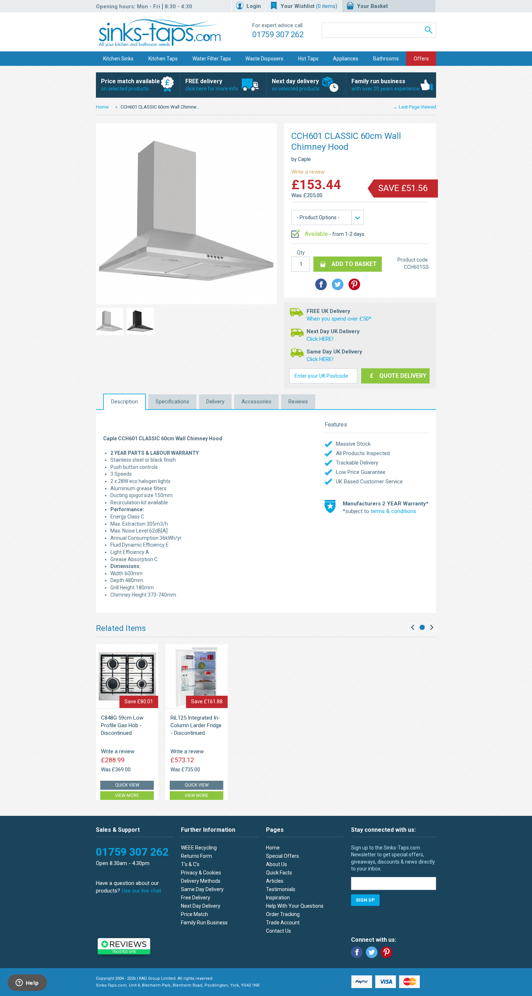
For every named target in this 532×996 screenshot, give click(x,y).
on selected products (130, 85)
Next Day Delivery (200, 906)
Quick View (127, 785)
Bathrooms (386, 59)
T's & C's (190, 864)
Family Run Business (204, 922)
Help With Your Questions (295, 906)
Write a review (308, 172)
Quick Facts (279, 873)
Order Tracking (283, 914)
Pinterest (386, 952)
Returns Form (196, 856)
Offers (421, 59)
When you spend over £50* (339, 318)
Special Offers (282, 856)
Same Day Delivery (202, 889)
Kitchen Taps (163, 59)
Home (102, 107)
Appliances (345, 59)
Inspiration (278, 897)
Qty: (301, 252)
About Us (276, 864)
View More (127, 795)
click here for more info (211, 85)
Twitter (371, 952)
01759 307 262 (278, 34)
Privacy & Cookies (201, 873)
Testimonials (280, 889)
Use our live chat (141, 890)
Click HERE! (320, 339)
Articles (274, 881)
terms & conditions (393, 511)
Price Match (194, 914)
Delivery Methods (200, 881)
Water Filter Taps (212, 59)
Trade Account (283, 922)
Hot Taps (308, 59)
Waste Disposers (264, 59)
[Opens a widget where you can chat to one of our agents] (27, 983)
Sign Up (365, 900)
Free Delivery (195, 897)
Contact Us (278, 931)
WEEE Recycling (199, 848)
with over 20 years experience (385, 85)
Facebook (357, 952)
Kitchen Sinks (118, 59)
